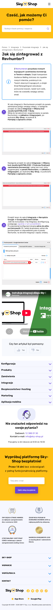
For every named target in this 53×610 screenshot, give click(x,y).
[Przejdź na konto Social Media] (28, 591)
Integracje (15, 47)
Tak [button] (23, 350)
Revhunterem (22, 69)
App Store (19, 599)
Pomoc (4, 47)
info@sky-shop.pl (34, 436)
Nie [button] (37, 350)
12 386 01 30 (31, 433)
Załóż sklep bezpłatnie (26, 490)
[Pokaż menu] (49, 4)
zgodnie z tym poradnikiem (29, 224)
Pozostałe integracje (31, 47)
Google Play (35, 599)
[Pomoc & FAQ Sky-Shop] (26, 5)
